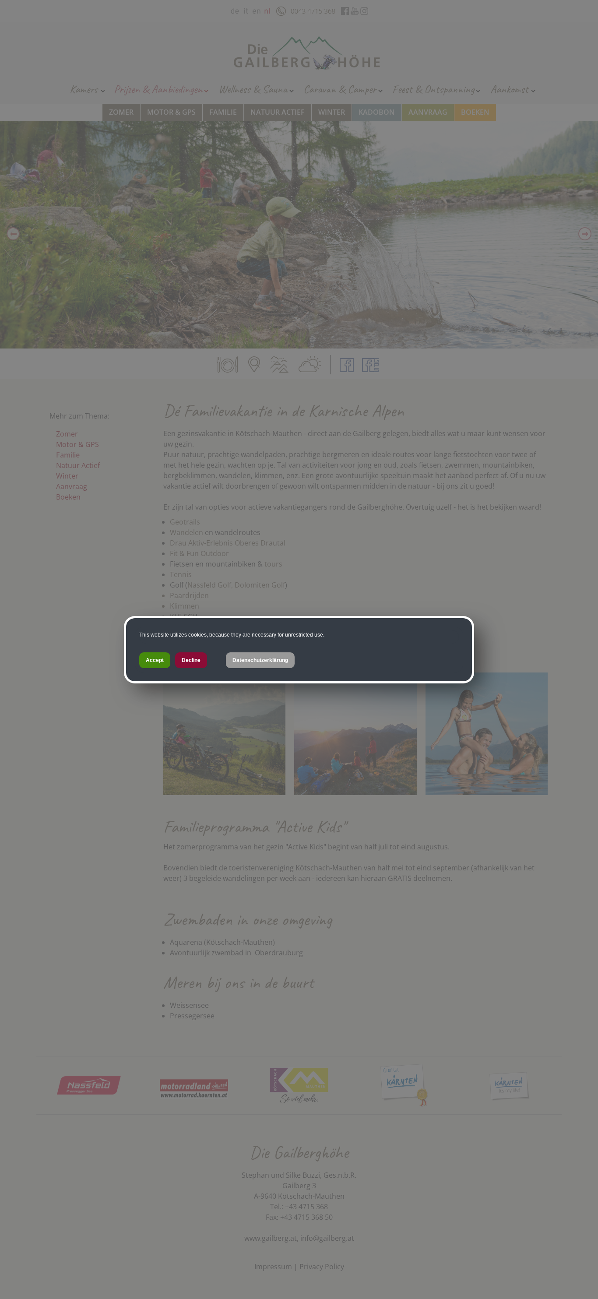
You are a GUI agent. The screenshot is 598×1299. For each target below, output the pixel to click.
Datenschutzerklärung (260, 660)
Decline (191, 660)
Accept (155, 660)
